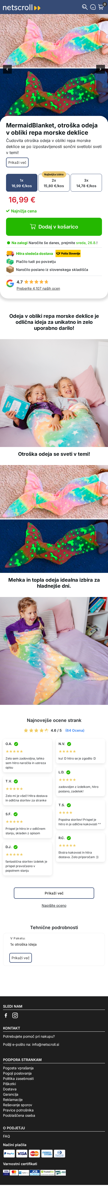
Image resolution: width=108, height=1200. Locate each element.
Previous (7, 69)
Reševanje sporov (17, 1105)
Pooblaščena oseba (19, 1115)
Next (100, 69)
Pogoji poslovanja (17, 1073)
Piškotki (9, 1084)
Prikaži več (17, 162)
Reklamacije (13, 1099)
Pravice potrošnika (18, 1110)
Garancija (10, 1094)
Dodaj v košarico (58, 227)
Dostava (10, 1089)
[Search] (85, 7)
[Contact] (93, 7)
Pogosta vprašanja (18, 1068)
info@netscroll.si (45, 1044)
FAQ (6, 1136)
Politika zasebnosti (18, 1078)
